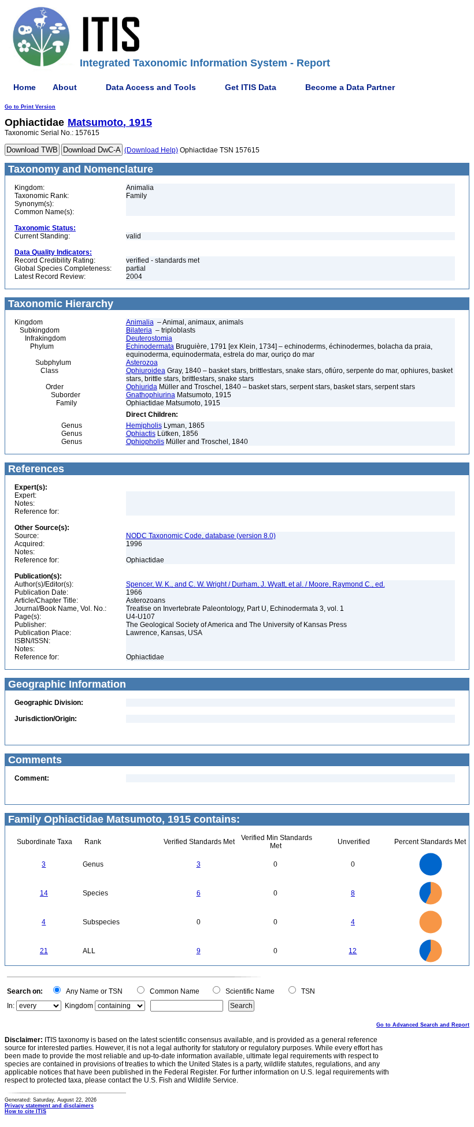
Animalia (140, 322)
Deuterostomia (149, 338)
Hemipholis (144, 425)
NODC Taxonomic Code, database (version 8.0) (201, 536)
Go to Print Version (30, 107)
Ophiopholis (145, 442)
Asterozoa (142, 363)
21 (44, 951)
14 (44, 893)
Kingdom (79, 1006)
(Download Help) (151, 150)
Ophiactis (140, 434)
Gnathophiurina (150, 395)
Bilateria (139, 330)
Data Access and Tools (151, 87)
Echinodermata (150, 346)
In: (10, 1006)
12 (353, 951)
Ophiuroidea (145, 371)
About (65, 87)
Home (24, 87)
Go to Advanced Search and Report (422, 1025)
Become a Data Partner (350, 87)
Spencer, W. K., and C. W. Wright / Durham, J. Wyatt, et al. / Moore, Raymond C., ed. (255, 584)
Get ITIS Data (250, 87)
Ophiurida (141, 387)
